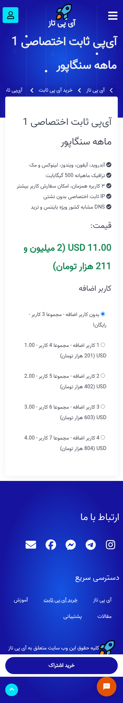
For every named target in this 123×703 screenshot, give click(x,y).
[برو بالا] (11, 690)
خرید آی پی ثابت (60, 600)
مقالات (104, 616)
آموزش (21, 600)
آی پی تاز (61, 23)
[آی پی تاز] (61, 12)
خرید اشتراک (61, 665)
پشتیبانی (72, 616)
